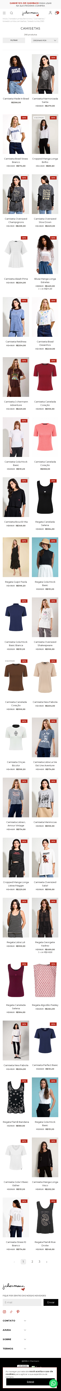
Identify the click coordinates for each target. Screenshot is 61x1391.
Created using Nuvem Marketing (30, 100)
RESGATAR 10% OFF (30, 94)
